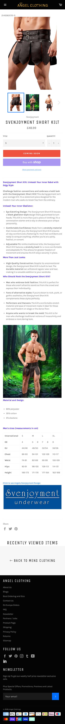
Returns (6, 636)
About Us (7, 587)
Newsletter (8, 614)
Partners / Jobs (10, 618)
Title (5, 136)
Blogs (5, 591)
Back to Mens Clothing (34, 560)
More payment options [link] (31, 169)
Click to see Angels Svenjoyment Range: (22, 483)
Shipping (7, 627)
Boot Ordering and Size (14, 596)
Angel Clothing (14, 709)
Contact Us (8, 600)
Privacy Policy (9, 632)
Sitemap (7, 640)
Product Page (9, 623)
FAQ (4, 609)
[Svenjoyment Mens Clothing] (32, 509)
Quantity (51, 136)
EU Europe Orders (11, 605)
